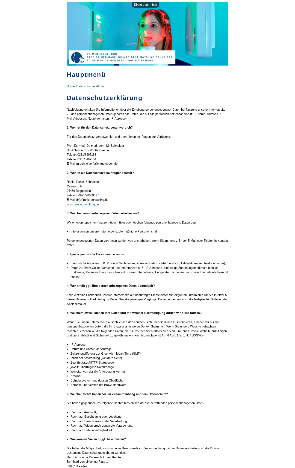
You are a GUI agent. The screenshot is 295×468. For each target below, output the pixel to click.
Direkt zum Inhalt (145, 4)
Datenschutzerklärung (90, 86)
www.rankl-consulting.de (83, 204)
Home (71, 86)
